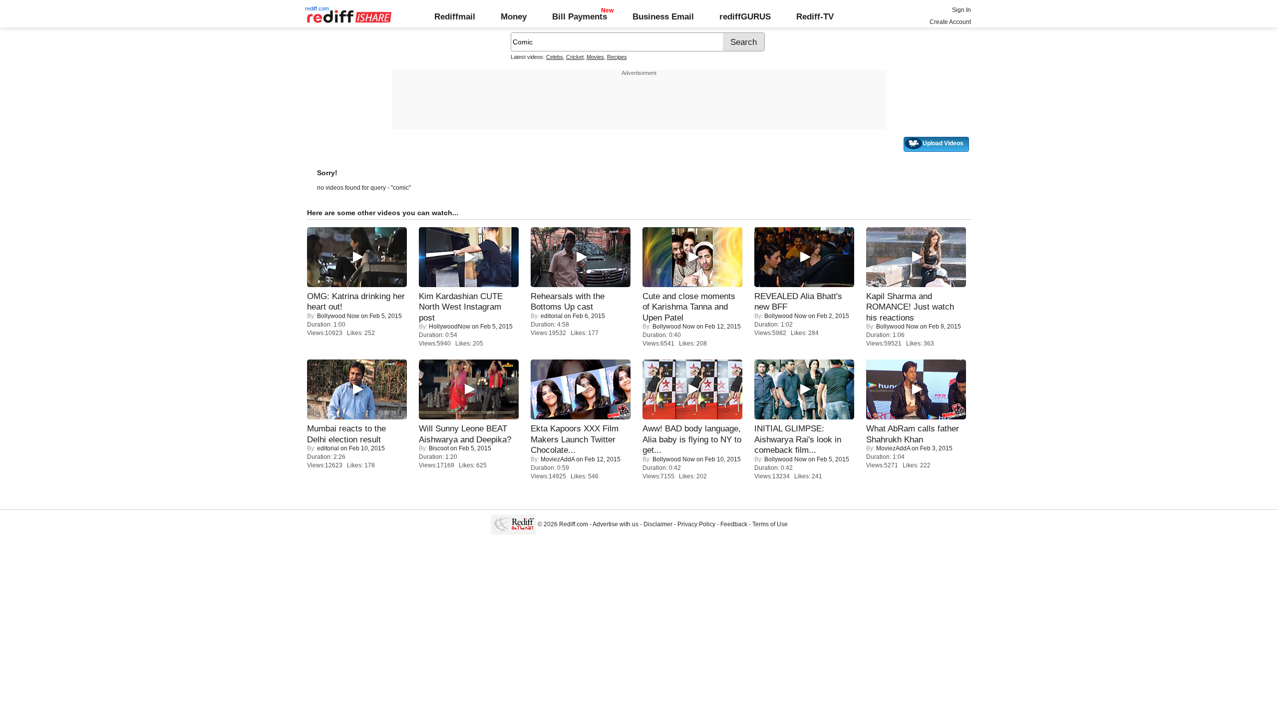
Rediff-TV (815, 16)
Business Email (663, 16)
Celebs (554, 57)
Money (514, 16)
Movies (595, 57)
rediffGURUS (745, 16)
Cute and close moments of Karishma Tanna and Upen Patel (688, 307)
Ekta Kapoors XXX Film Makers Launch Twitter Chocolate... (575, 439)
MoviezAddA (558, 459)
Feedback (733, 524)
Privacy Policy (696, 524)
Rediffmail (454, 16)
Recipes (617, 57)
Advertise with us (616, 524)
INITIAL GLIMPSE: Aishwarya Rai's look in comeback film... (797, 439)
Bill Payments (579, 16)
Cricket (575, 57)
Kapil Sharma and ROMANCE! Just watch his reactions (910, 307)
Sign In (961, 9)
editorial (552, 316)
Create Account (950, 21)
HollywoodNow (449, 326)
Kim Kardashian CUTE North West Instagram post (461, 307)
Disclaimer (657, 524)
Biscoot (439, 448)
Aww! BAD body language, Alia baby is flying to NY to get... (691, 439)
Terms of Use (770, 524)
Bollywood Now (338, 316)
